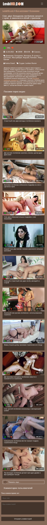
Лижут (40, 57)
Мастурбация (17, 57)
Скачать (37, 52)
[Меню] (42, 3)
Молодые (27, 56)
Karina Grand (10, 63)
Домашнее (10, 56)
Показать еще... (14, 482)
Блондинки (19, 56)
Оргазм (6, 59)
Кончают (33, 57)
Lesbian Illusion (31, 63)
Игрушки (26, 57)
